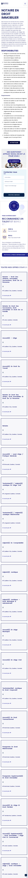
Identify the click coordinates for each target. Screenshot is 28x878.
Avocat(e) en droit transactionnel (10, 718)
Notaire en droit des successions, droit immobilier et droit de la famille (13, 308)
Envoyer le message (14, 195)
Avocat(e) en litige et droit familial (11, 806)
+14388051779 (15, 161)
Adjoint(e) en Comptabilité (13, 543)
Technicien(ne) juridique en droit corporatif (12, 689)
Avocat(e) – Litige (10, 338)
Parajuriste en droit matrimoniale (10, 748)
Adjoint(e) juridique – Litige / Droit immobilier (12, 865)
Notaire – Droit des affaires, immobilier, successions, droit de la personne (12, 279)
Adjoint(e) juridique (10, 572)
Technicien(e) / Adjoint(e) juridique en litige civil (13, 484)
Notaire (5, 426)
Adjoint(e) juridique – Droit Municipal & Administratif (11, 601)
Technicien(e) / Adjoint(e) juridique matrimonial (13, 513)
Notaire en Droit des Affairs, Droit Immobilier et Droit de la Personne (13, 396)
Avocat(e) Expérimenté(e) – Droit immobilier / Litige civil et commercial (13, 835)
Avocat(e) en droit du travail (11, 367)
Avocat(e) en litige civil (12, 660)
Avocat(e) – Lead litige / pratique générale (13, 455)
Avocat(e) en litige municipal (10, 630)
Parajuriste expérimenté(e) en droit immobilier (13, 777)
